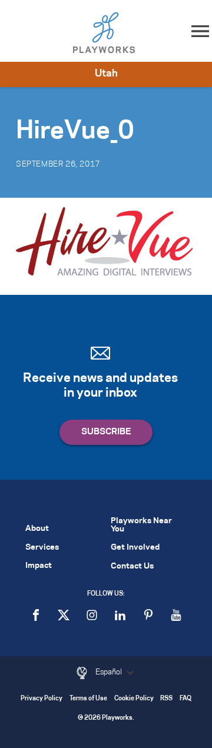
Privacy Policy (41, 699)
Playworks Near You (141, 525)
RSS (166, 699)
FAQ (185, 699)
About (37, 529)
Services (42, 547)
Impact (38, 566)
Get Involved (135, 547)
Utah (106, 73)
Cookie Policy (134, 699)
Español (109, 672)
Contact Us (132, 566)
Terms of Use (88, 699)
